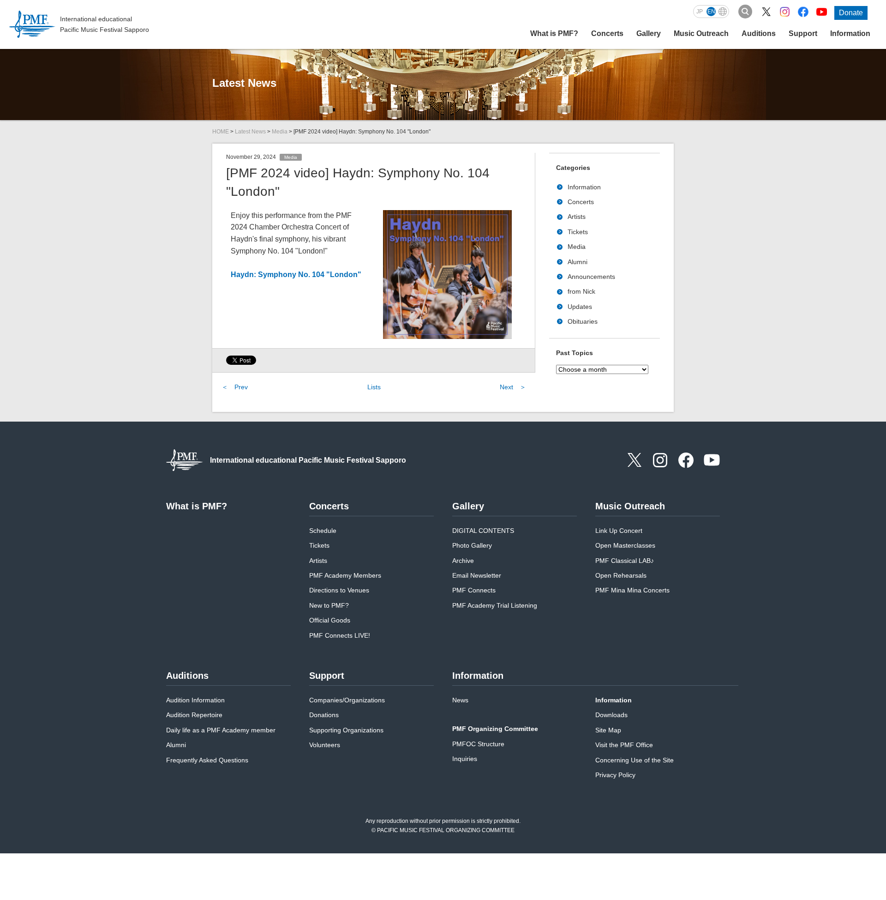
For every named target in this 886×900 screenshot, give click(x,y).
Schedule (322, 530)
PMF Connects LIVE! (339, 635)
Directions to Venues (339, 590)
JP (699, 11)
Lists (374, 387)
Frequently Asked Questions (207, 760)
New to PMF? (329, 605)
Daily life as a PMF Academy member (220, 730)
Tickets (578, 232)
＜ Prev (235, 387)
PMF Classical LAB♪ (624, 560)
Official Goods (329, 620)
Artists (577, 216)
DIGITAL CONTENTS (483, 530)
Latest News (250, 131)
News (460, 700)
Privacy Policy (615, 775)
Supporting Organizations (346, 730)
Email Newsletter (476, 575)
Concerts (581, 201)
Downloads (611, 715)
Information (584, 187)
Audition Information (195, 700)
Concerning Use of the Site (634, 760)
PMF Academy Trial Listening (494, 605)
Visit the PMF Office (624, 745)
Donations (324, 715)
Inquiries (464, 758)
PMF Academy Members (345, 575)
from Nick (581, 291)
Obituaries (583, 321)
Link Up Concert (618, 530)
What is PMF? (554, 33)
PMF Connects (474, 590)
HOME (220, 131)
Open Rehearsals (621, 575)
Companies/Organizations (347, 700)
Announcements (591, 276)
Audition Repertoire (194, 715)
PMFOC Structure (478, 744)
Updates (580, 306)
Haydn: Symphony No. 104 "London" (296, 274)
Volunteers (324, 745)
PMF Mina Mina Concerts (632, 590)
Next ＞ (513, 387)
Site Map (608, 730)
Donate (851, 13)
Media (279, 131)
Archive (463, 560)
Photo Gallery (472, 545)
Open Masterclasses (625, 545)
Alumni (577, 262)
